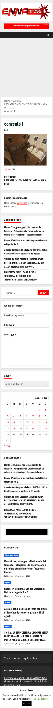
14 (33, 422)
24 (7, 434)
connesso (22, 203)
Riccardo (9, 576)
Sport (7, 582)
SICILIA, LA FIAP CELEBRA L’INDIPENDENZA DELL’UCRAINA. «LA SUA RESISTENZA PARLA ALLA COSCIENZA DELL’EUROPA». (24, 262)
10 (7, 422)
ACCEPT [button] (26, 703)
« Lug (7, 445)
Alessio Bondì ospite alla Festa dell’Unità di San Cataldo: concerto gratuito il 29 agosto (25, 251)
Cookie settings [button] (41, 698)
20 (26, 428)
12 (20, 422)
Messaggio (10, 334)
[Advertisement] (26, 66)
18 (14, 428)
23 (45, 428)
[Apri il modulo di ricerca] (48, 35)
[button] (4, 35)
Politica (8, 626)
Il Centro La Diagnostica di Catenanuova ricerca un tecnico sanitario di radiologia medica (25, 681)
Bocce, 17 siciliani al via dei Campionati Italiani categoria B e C (24, 590)
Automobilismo (11, 555)
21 (33, 428)
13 (26, 422)
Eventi (8, 602)
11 (14, 422)
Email (14, 315)
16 (45, 422)
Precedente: (25, 180)
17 (7, 428)
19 (20, 428)
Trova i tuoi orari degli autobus (20, 658)
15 (39, 422)
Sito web (9, 324)
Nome (14, 305)
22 (39, 428)
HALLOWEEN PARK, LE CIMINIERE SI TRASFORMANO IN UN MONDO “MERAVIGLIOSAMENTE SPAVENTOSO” (20, 276)
